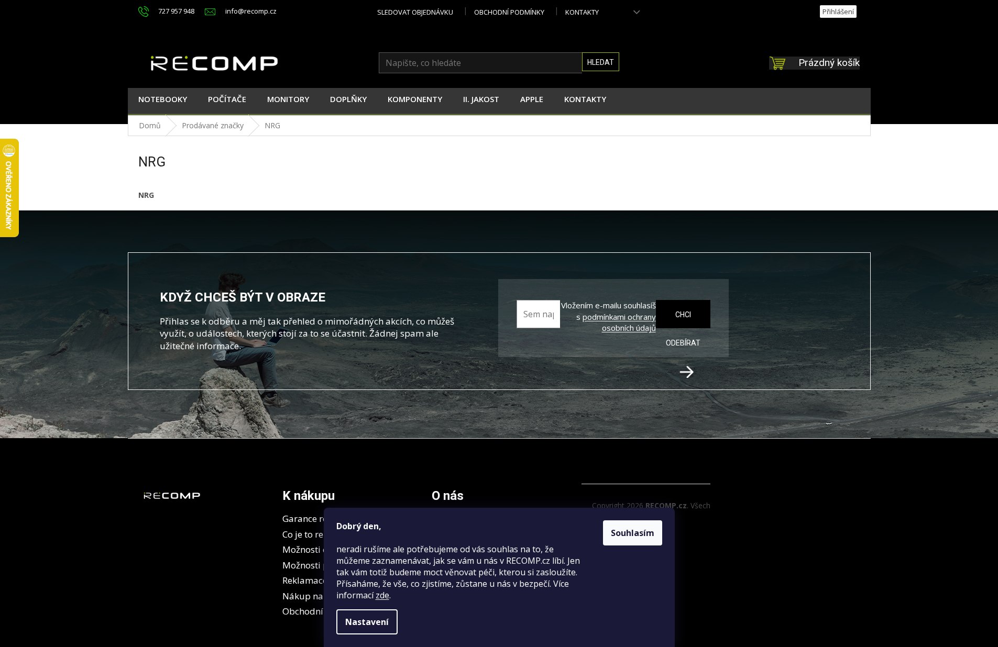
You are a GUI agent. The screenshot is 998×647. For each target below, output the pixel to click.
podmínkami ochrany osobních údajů (619, 322)
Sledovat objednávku (415, 12)
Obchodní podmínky (509, 12)
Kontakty (582, 12)
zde (382, 595)
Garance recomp (316, 518)
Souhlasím (632, 533)
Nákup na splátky (319, 596)
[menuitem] (163, 101)
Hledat (600, 62)
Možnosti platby (316, 565)
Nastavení (367, 622)
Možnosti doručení (321, 549)
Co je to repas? (312, 534)
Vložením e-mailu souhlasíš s (608, 316)
